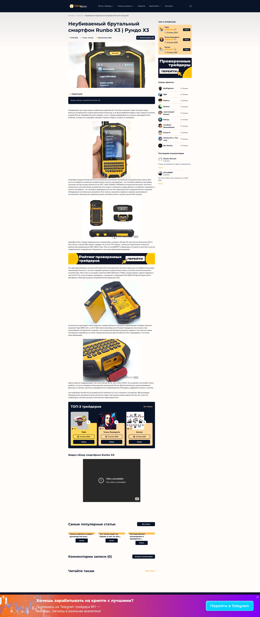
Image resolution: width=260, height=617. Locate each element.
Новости (141, 6)
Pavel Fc (167, 133)
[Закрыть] (257, 597)
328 (113, 437)
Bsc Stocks (168, 146)
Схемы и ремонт (125, 6)
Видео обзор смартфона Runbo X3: (85, 100)
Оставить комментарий (144, 556)
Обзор (83, 442)
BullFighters (168, 88)
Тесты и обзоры (105, 6)
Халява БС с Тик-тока (170, 139)
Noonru (166, 100)
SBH (165, 94)
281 (141, 437)
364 (85, 437)
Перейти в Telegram (229, 606)
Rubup (166, 120)
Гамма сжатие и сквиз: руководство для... (81, 535)
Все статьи (146, 524)
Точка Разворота (111, 432)
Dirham (166, 107)
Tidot (83, 432)
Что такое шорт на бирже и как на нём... (110, 535)
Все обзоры (148, 407)
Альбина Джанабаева (168, 126)
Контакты (169, 6)
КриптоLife (154, 6)
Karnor (139, 432)
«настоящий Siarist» (169, 113)
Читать (81, 540)
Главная (71, 16)
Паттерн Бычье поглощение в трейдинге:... (137, 536)
